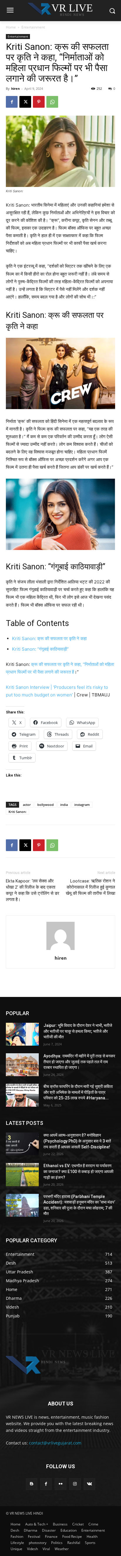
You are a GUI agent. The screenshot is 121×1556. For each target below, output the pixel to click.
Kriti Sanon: (17, 811)
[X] (25, 102)
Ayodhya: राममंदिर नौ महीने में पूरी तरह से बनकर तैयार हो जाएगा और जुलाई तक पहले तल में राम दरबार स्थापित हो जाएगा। (79, 1062)
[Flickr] (60, 1484)
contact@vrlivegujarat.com (55, 1443)
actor (27, 804)
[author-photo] (60, 949)
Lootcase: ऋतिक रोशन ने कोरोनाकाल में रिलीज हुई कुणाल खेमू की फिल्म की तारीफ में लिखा (90, 887)
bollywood (45, 804)
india (64, 804)
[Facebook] (12, 102)
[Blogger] (31, 1484)
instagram (82, 804)
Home (11, 27)
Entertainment (33, 27)
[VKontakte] (89, 1484)
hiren (15, 88)
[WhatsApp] (52, 102)
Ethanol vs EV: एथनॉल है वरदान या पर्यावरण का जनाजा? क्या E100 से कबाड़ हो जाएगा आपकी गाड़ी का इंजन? (78, 1171)
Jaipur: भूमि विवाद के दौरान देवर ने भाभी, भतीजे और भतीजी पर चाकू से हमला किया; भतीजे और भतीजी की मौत (77, 1031)
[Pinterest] (39, 102)
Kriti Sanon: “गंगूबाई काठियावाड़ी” (41, 649)
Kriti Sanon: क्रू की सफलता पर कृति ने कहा (49, 638)
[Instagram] (75, 1484)
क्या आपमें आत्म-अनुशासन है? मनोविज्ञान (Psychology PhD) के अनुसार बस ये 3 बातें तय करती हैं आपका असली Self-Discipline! (77, 1141)
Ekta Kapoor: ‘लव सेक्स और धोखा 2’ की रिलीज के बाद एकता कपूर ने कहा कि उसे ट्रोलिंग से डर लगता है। (32, 890)
